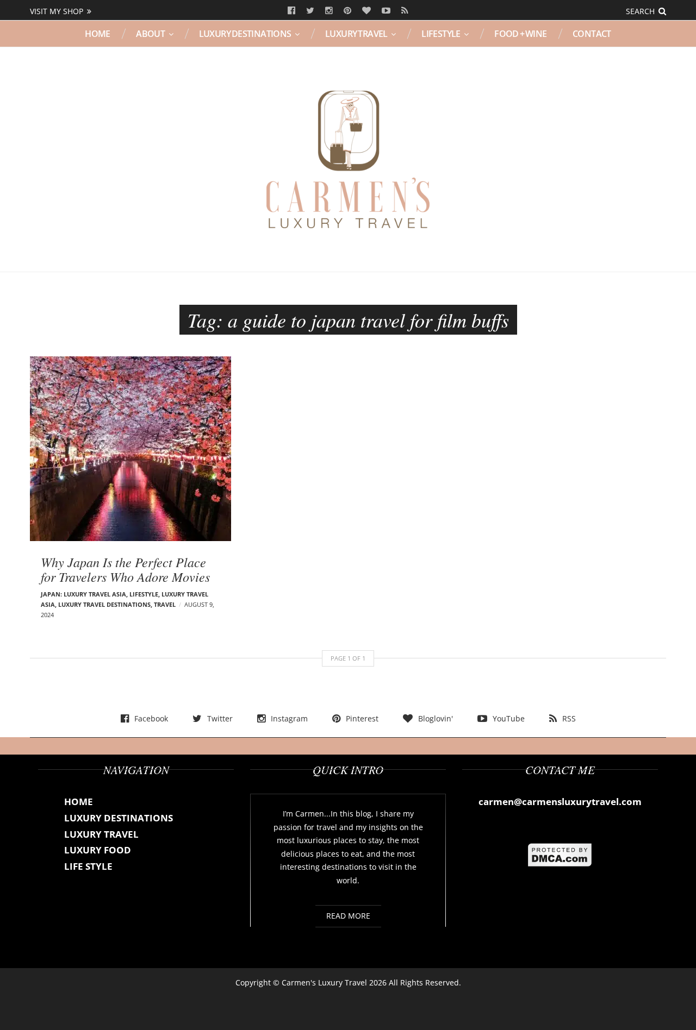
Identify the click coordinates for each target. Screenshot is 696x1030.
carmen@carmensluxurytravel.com (560, 801)
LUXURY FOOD (97, 850)
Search (640, 11)
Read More (348, 915)
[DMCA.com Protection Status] (560, 854)
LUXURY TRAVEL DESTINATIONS (104, 604)
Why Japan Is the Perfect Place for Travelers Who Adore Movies (125, 569)
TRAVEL (165, 604)
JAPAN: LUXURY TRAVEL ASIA (83, 594)
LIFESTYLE (441, 34)
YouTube (386, 11)
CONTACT (592, 34)
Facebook (291, 11)
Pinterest (347, 11)
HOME (97, 34)
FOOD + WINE (520, 34)
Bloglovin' (366, 11)
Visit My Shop (56, 11)
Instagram (329, 11)
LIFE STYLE (88, 866)
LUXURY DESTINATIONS (245, 34)
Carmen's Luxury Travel (324, 982)
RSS (404, 11)
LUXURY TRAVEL (356, 34)
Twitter (310, 11)
